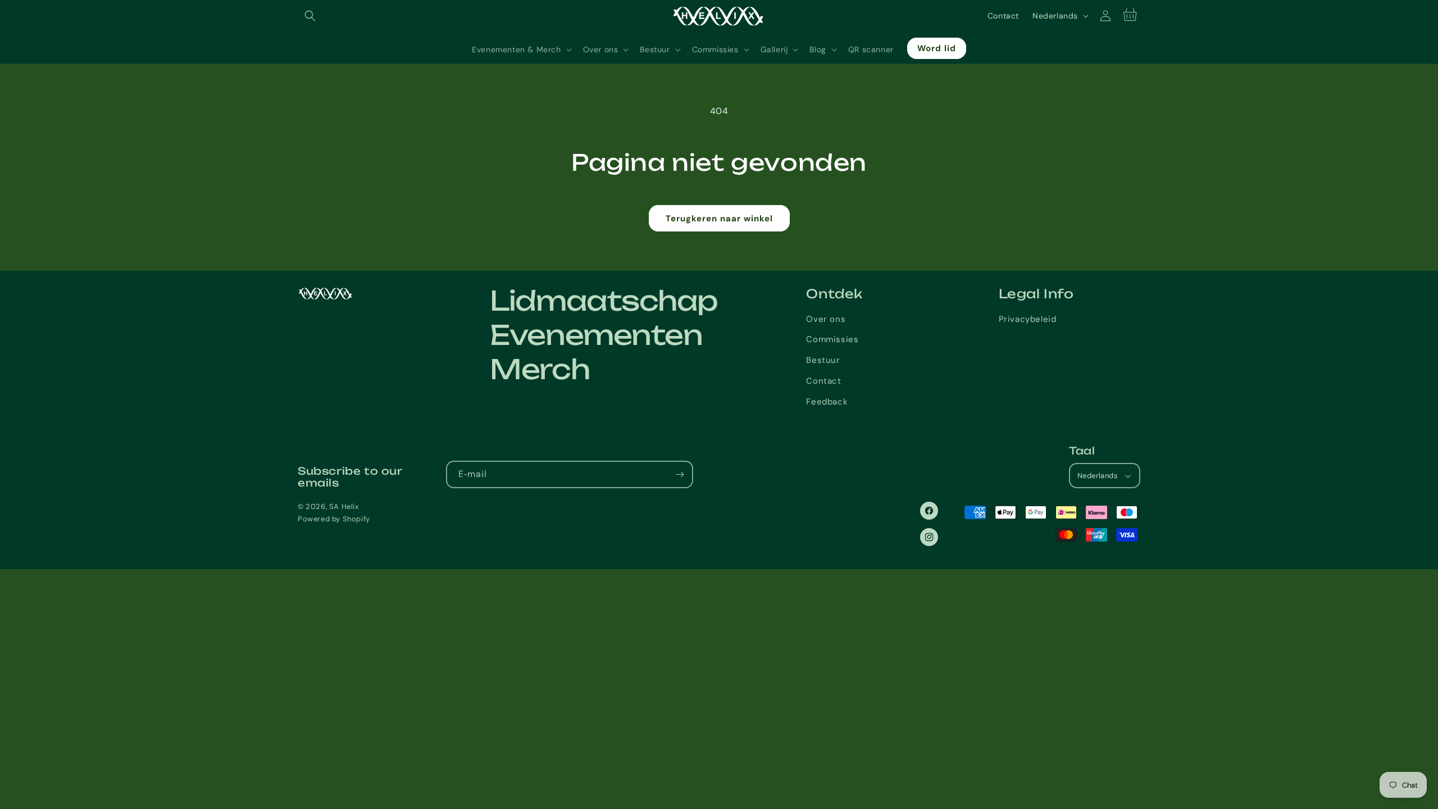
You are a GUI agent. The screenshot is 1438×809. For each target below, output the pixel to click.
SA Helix (344, 506)
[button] (310, 15)
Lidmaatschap (604, 301)
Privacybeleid (1028, 319)
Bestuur (823, 360)
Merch (539, 369)
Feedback (827, 401)
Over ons (825, 319)
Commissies (832, 339)
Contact (1003, 16)
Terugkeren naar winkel (719, 218)
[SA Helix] (368, 294)
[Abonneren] (679, 474)
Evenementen (596, 335)
